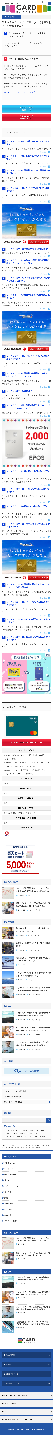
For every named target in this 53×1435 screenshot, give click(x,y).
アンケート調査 (10, 1221)
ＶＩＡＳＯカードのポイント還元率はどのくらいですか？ (28, 620)
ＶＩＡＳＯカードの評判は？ (19, 391)
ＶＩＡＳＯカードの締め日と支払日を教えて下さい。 (28, 472)
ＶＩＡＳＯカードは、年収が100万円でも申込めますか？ (27, 189)
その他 (42, 1136)
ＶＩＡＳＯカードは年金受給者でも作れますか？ (28, 249)
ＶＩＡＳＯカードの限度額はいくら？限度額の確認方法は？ (28, 171)
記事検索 (7, 1215)
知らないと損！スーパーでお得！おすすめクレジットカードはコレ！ (33, 929)
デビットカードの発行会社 (14, 1102)
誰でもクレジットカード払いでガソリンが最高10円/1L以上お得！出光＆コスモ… (33, 904)
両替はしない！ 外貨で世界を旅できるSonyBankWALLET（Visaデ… (33, 959)
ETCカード (31, 980)
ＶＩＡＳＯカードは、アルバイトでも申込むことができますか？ (28, 357)
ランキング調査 (10, 1403)
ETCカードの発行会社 (12, 1097)
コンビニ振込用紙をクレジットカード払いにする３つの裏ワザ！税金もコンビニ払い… (33, 889)
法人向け (23, 1133)
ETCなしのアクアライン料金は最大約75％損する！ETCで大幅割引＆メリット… (33, 974)
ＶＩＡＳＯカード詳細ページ (26, 109)
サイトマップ (9, 1412)
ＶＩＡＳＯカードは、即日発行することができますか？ (28, 157)
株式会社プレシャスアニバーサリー (18, 1420)
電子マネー (10, 1136)
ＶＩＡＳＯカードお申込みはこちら (26, 117)
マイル (31, 1133)
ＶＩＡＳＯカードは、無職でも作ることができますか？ (28, 142)
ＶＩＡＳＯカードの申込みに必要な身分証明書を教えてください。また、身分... (28, 261)
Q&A (35, 1136)
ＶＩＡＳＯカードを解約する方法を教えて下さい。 (27, 507)
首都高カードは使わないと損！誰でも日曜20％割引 (33, 944)
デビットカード (12, 1133)
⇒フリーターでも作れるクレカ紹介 (19, 92)
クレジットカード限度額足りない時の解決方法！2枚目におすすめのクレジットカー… (33, 1029)
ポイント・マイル (11, 1186)
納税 (29, 895)
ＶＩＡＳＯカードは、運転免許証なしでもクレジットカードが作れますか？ (28, 406)
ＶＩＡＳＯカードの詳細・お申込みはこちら (26, 742)
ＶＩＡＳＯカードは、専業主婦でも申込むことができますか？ (28, 525)
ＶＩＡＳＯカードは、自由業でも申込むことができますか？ (28, 638)
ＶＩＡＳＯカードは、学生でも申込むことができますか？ (28, 490)
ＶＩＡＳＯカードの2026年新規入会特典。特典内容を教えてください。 (28, 279)
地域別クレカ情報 (28, 1130)
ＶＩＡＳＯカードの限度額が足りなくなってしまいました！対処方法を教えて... (28, 585)
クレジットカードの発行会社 (15, 1091)
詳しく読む (43, 152)
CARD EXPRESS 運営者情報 (15, 1396)
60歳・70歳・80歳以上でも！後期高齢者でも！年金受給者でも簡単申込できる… (33, 1014)
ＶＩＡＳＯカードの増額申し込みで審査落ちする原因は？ (28, 296)
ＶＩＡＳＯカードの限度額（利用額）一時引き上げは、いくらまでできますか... (28, 374)
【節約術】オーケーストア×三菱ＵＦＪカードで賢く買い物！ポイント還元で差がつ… (33, 1323)
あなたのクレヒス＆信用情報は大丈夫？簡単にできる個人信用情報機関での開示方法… (33, 989)
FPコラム (8, 1209)
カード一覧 (27, 1136)
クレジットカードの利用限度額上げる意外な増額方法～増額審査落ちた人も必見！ (33, 1043)
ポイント (40, 1133)
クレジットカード (34, 910)
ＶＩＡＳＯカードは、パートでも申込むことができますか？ (28, 603)
